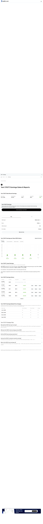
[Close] (39, 510)
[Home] (4, 1)
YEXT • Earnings (3, 174)
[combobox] (37, 220)
